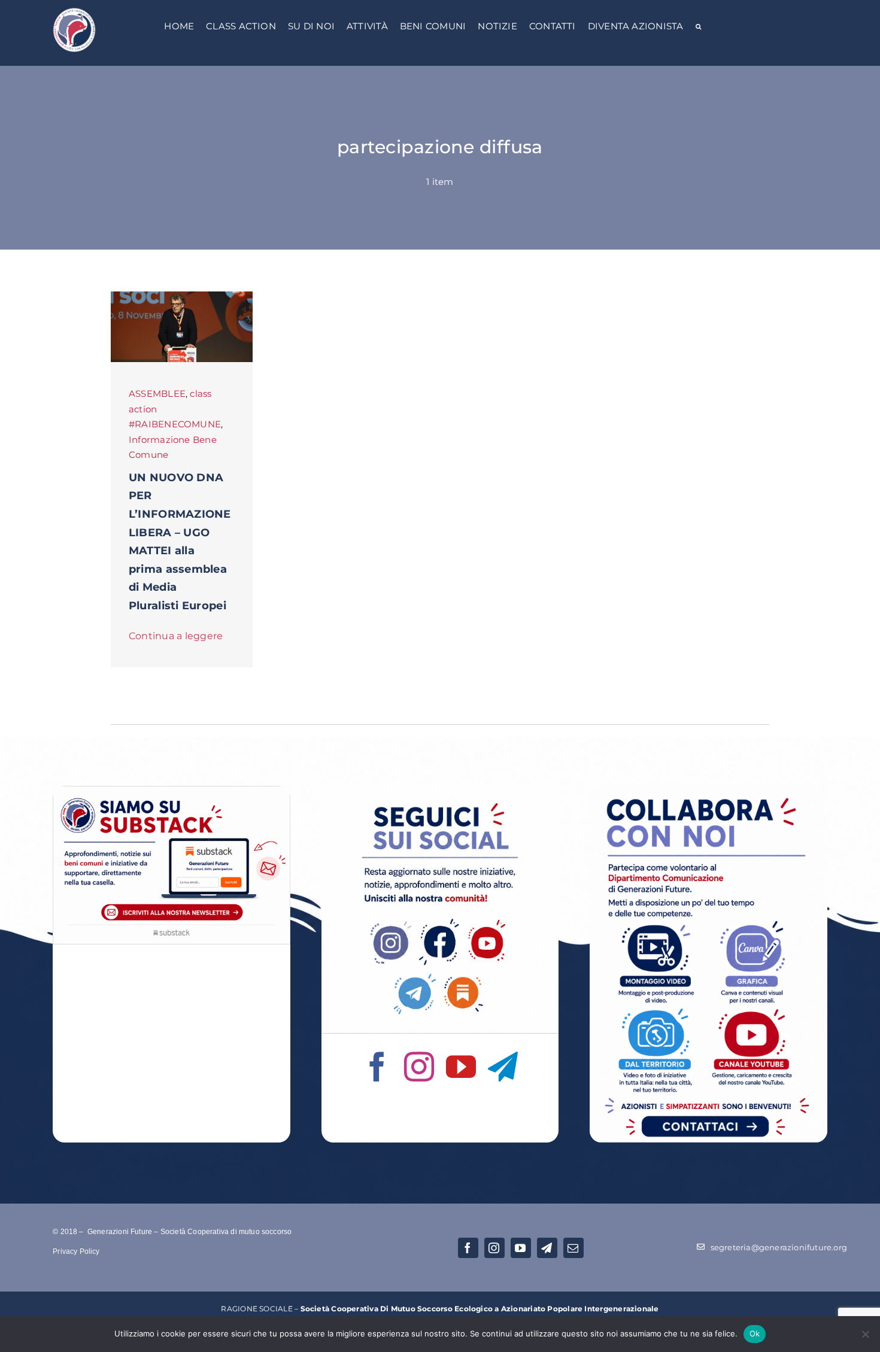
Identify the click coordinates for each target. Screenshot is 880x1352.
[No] (865, 1334)
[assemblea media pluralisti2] (182, 296)
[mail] (573, 1248)
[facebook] (377, 1066)
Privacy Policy (76, 1251)
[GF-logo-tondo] (74, 10)
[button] (698, 27)
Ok (754, 1333)
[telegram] (503, 1066)
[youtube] (461, 1066)
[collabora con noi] (708, 790)
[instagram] (419, 1066)
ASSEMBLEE (157, 393)
